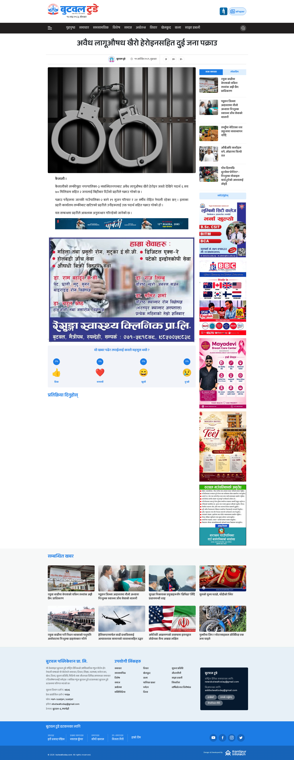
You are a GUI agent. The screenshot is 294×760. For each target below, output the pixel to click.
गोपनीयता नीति (214, 703)
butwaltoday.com (64, 755)
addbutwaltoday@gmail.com (221, 691)
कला (178, 28)
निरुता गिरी (118, 740)
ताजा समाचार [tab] (211, 72)
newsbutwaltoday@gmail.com (222, 682)
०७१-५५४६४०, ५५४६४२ (62, 700)
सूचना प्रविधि (177, 669)
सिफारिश (176, 683)
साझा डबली (192, 28)
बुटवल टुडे (120, 59)
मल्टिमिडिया (120, 692)
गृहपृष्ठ (70, 28)
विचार (153, 28)
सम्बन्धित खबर (61, 557)
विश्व (145, 692)
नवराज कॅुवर (76, 740)
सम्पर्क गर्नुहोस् (226, 697)
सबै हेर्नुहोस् (222, 196)
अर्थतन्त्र (141, 28)
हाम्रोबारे (211, 697)
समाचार (84, 28)
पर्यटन (146, 688)
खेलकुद (166, 28)
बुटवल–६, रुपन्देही (61, 709)
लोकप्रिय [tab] (234, 72)
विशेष (116, 28)
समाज (128, 28)
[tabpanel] (222, 138)
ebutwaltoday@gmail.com (65, 704)
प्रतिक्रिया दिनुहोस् (63, 396)
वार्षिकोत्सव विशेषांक (181, 688)
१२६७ (67, 695)
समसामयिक (101, 28)
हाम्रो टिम (136, 738)
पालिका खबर (149, 683)
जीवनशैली (176, 673)
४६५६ (67, 690)
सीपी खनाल (97, 740)
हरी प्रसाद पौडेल (56, 740)
